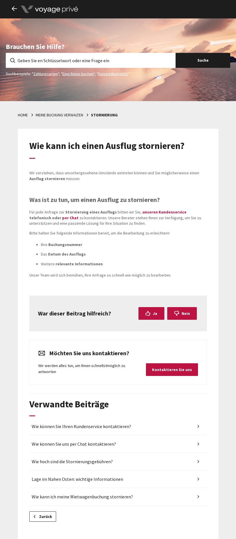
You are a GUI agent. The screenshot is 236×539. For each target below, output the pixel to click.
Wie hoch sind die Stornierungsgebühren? (72, 461)
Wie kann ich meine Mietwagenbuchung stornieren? (82, 497)
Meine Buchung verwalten (59, 115)
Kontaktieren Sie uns (172, 369)
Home (23, 115)
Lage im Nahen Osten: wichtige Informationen (77, 479)
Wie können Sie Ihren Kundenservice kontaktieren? (81, 426)
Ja (155, 313)
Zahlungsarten (45, 73)
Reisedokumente (113, 73)
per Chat (70, 217)
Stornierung (104, 115)
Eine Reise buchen (78, 73)
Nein (186, 313)
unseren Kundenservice (164, 212)
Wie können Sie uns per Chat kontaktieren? (74, 444)
